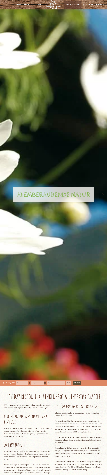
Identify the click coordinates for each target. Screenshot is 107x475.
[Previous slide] (4, 195)
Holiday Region (73, 4)
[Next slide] (102, 195)
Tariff (38, 4)
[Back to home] (53, 4)
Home (18, 4)
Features (28, 4)
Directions (88, 4)
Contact (100, 4)
